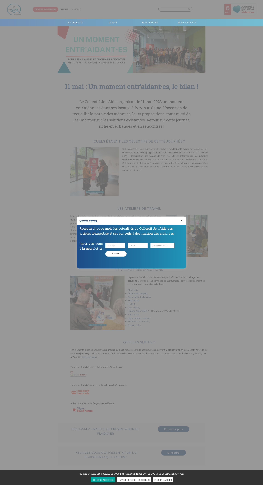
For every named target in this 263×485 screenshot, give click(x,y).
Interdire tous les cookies (134, 480)
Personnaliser (163, 480)
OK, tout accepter (103, 480)
